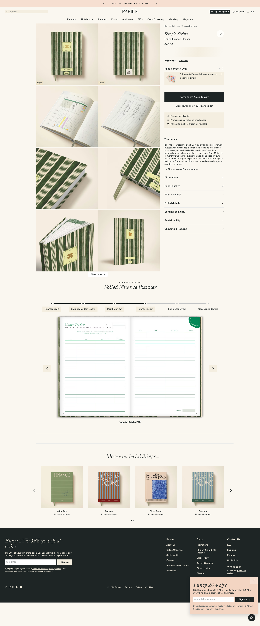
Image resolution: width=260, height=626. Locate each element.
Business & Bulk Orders (177, 565)
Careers (170, 560)
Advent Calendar (205, 563)
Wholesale (171, 570)
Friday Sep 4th (205, 106)
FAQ (229, 545)
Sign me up (244, 599)
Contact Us (232, 560)
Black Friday (203, 558)
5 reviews (183, 60)
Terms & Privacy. (246, 606)
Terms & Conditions (40, 568)
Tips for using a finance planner (183, 169)
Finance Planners (189, 26)
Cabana (109, 511)
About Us (170, 545)
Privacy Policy (55, 568)
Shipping (231, 550)
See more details (188, 78)
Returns (231, 555)
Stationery (176, 26)
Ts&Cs (139, 587)
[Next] (230, 490)
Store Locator (203, 568)
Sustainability (172, 555)
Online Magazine (174, 550)
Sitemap (201, 573)
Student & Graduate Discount (206, 551)
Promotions (202, 545)
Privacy (128, 587)
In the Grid (62, 511)
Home (167, 26)
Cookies (149, 587)
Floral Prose (156, 511)
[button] (254, 580)
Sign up (65, 562)
